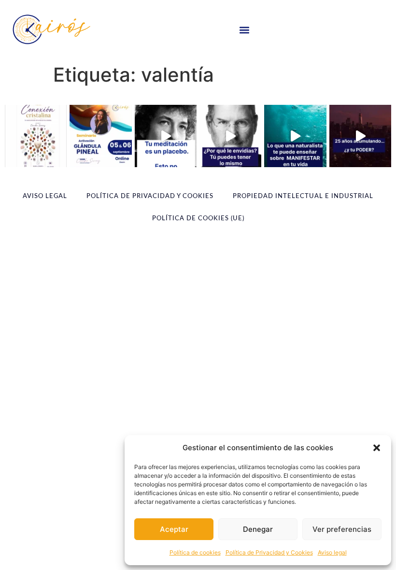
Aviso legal (332, 552)
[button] (377, 448)
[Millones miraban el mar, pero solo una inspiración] (295, 136)
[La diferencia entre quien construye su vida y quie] (166, 136)
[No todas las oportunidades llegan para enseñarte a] (100, 136)
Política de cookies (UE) (198, 218)
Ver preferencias (341, 529)
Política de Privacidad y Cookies (269, 552)
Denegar (258, 529)
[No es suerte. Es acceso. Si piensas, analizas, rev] (230, 136)
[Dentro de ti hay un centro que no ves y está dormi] (360, 136)
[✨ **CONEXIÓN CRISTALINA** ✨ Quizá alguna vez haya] (36, 136)
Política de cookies (195, 552)
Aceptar (174, 529)
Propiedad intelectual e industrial (303, 196)
